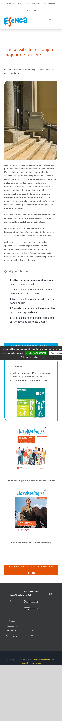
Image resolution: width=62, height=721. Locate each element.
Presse (12, 621)
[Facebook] (32, 626)
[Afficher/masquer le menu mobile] (56, 18)
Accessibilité (11, 636)
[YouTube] (32, 635)
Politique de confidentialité (32, 357)
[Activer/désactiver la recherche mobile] (50, 18)
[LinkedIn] (32, 631)
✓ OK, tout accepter (36, 353)
